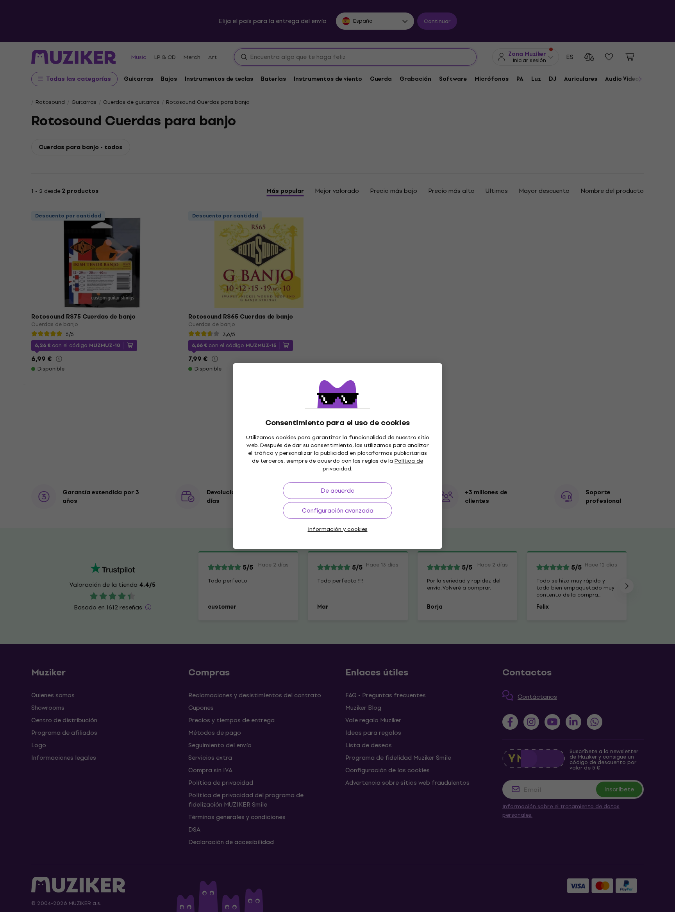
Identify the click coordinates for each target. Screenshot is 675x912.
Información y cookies (338, 529)
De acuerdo (338, 490)
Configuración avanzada (337, 510)
